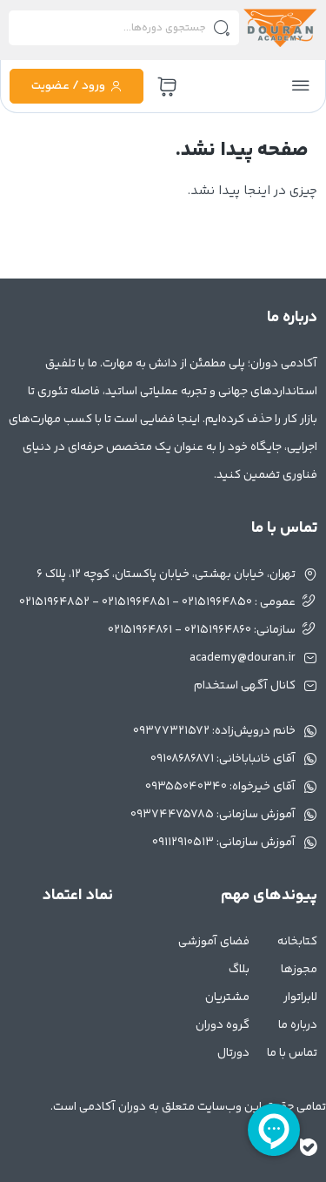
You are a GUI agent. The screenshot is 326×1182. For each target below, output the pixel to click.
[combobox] (124, 27)
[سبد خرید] (166, 87)
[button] (300, 86)
